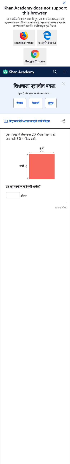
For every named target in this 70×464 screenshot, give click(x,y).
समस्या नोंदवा (61, 208)
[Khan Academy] (17, 72)
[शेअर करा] (63, 121)
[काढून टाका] (64, 3)
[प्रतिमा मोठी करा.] (35, 163)
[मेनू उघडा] (65, 72)
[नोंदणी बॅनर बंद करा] (63, 83)
